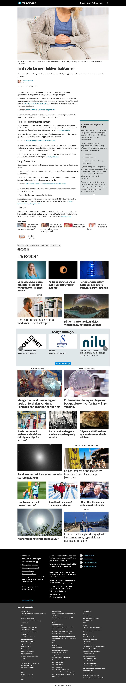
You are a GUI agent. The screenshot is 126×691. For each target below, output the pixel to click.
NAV (22, 670)
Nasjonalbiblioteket (57, 624)
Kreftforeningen (25, 661)
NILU (22, 679)
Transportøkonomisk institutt (91, 648)
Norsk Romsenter (57, 667)
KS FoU (23, 658)
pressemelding (64, 130)
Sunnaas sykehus (87, 641)
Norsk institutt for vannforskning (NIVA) (63, 674)
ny (59, 245)
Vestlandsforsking (88, 670)
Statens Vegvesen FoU (89, 636)
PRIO (84, 613)
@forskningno (88, 555)
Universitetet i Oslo (88, 661)
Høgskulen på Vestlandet (27, 651)
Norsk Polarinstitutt (57, 662)
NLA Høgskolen (56, 611)
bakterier (45, 245)
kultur (53, 245)
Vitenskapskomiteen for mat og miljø (93, 678)
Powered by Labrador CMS (63, 685)
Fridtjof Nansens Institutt (28, 636)
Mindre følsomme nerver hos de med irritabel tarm (46, 184)
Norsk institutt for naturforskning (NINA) (63, 672)
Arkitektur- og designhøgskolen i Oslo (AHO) (33, 613)
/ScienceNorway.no (90, 566)
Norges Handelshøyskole (59, 652)
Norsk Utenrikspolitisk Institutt (60, 669)
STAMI (85, 634)
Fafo (22, 625)
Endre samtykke (27, 600)
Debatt (82, 3)
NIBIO (22, 672)
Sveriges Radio (53, 157)
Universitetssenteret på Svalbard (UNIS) (94, 668)
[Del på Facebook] (18, 249)
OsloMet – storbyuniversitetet (60, 676)
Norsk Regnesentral (57, 664)
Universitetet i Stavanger (90, 663)
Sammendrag (66, 216)
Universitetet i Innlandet (89, 658)
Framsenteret (24, 634)
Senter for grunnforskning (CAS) (92, 627)
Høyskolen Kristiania (26, 653)
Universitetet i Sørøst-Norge (90, 665)
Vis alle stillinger (63, 363)
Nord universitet (56, 645)
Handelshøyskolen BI (27, 639)
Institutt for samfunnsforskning (29, 656)
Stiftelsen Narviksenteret (90, 639)
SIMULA (85, 622)
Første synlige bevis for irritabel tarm (40, 141)
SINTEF (85, 625)
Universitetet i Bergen (89, 656)
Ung (88, 3)
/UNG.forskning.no (90, 563)
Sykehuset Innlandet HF (89, 644)
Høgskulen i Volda (26, 648)
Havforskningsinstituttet (28, 641)
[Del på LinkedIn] (24, 249)
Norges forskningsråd (58, 655)
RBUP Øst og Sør (87, 616)
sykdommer (34, 245)
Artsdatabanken (25, 616)
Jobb (101, 3)
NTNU (53, 622)
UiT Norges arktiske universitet (91, 651)
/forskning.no (88, 559)
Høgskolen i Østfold (26, 646)
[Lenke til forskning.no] (47, 2)
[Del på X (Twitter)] (21, 249)
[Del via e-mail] (28, 249)
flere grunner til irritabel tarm (35, 103)
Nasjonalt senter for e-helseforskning (62, 633)
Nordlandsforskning (57, 647)
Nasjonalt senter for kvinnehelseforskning (63, 636)
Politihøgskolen (87, 611)
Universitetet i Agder (88, 653)
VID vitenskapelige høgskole (91, 675)
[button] (20, 348)
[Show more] (94, 195)
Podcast (95, 3)
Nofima (54, 643)
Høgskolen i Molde (26, 644)
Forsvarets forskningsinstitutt (29, 631)
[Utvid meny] (107, 3)
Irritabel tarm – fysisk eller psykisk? (40, 110)
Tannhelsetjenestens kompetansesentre (94, 646)
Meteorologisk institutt (27, 667)
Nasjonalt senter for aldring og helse (62, 631)
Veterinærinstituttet (88, 673)
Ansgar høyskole (25, 611)
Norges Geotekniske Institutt (60, 650)
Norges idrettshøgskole (58, 659)
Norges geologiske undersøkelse (61, 657)
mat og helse (23, 245)
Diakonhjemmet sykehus (28, 618)
